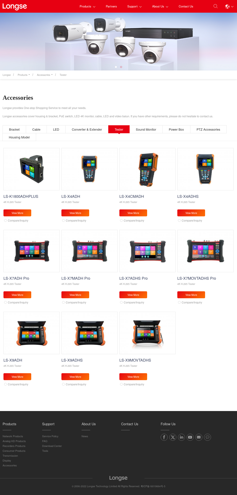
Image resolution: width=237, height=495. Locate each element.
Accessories (10, 465)
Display (7, 460)
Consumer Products (14, 450)
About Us (158, 6)
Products (85, 6)
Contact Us (186, 6)
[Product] (118, 41)
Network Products (13, 436)
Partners (111, 6)
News (85, 436)
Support (132, 6)
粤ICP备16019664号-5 (153, 486)
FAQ (44, 441)
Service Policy (50, 436)
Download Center (52, 446)
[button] (229, 6)
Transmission (10, 455)
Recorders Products (14, 446)
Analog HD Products (14, 441)
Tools (45, 450)
